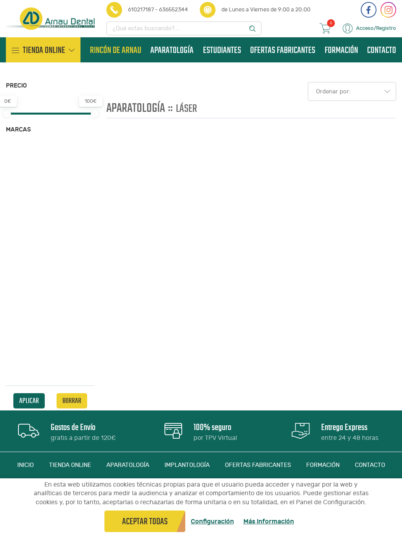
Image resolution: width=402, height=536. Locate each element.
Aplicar (29, 401)
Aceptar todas (145, 521)
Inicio (25, 465)
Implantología (187, 465)
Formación (341, 50)
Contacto (381, 50)
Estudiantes (222, 50)
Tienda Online (70, 465)
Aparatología (172, 50)
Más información (268, 521)
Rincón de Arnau (115, 50)
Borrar (71, 401)
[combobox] (349, 91)
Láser (186, 108)
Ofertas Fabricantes (282, 50)
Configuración (212, 521)
